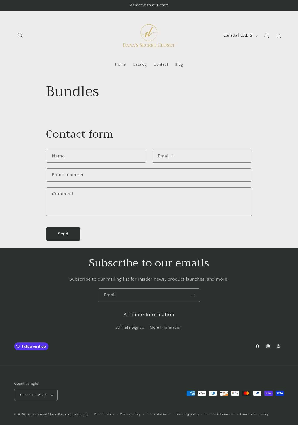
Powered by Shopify (73, 414)
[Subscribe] (193, 295)
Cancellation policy (254, 414)
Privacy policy (130, 414)
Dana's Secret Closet (42, 414)
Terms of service (158, 414)
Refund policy (104, 414)
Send (63, 234)
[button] (20, 35)
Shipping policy (187, 414)
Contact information (220, 414)
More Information (166, 327)
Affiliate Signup (130, 327)
